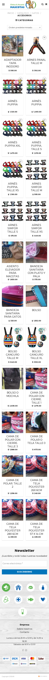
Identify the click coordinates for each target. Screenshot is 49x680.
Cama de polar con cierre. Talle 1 (36, 397)
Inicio (10, 13)
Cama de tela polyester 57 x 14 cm (36, 528)
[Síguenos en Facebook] (23, 650)
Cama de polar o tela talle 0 (36, 440)
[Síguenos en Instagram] (26, 650)
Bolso (36, 310)
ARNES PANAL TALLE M (36, 61)
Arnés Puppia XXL (12, 144)
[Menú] (3, 4)
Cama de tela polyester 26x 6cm (36, 485)
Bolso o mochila (12, 394)
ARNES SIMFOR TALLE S (12, 228)
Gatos (35, 13)
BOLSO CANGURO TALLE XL (36, 355)
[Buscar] (42, 4)
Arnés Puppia (12, 102)
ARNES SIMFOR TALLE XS (36, 228)
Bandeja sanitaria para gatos (12, 313)
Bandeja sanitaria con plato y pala (36, 271)
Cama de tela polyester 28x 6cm (12, 528)
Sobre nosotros (24, 629)
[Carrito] (46, 4)
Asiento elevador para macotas (12, 271)
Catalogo (23, 13)
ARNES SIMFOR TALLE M (36, 187)
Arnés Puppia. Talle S (36, 146)
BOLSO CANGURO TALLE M (12, 355)
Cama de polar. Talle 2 (12, 483)
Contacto (24, 632)
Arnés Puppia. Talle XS (13, 187)
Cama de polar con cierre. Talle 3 (12, 441)
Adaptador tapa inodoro (12, 63)
